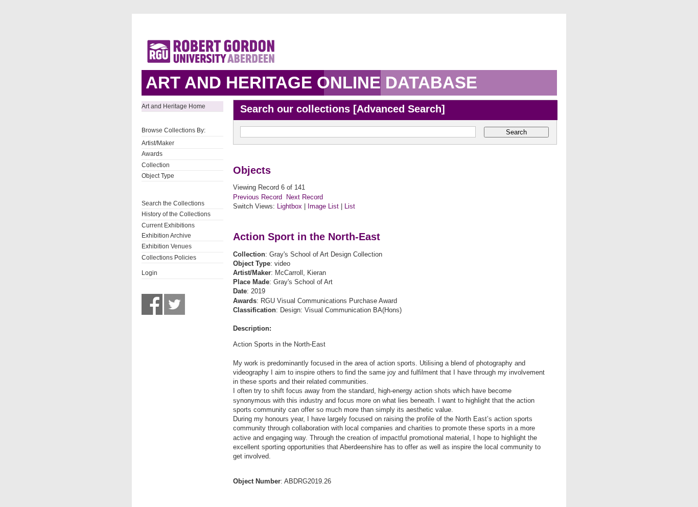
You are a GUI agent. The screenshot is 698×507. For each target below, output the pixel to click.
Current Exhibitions (168, 225)
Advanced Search (399, 108)
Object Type (158, 175)
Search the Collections (173, 203)
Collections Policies (169, 257)
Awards (152, 153)
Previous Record (257, 197)
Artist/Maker (158, 143)
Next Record (304, 197)
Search (516, 132)
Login (149, 272)
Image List (323, 206)
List (349, 206)
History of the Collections (176, 214)
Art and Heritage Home (173, 106)
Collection (156, 165)
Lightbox (289, 206)
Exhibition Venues (167, 246)
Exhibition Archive (166, 235)
